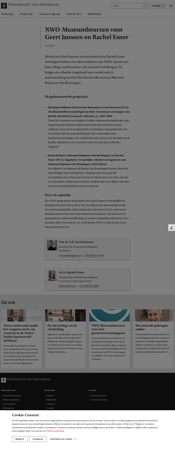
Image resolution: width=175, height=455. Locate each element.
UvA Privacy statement (53, 431)
